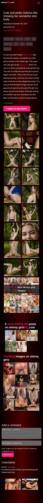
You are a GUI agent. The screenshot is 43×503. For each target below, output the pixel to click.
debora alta (8, 39)
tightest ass (24, 65)
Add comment (7, 455)
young (29, 44)
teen (22, 44)
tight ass (19, 39)
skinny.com (7, 2)
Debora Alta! (27, 55)
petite (27, 39)
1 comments (8, 103)
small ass (8, 44)
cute (16, 44)
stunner (7, 49)
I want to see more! (17, 108)
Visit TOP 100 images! (12, 30)
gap (33, 39)
